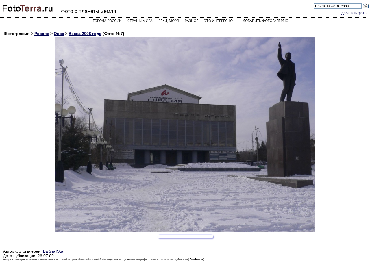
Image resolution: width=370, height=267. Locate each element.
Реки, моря (168, 20)
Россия (41, 33)
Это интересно (218, 20)
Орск (59, 33)
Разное (191, 20)
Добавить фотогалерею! (266, 20)
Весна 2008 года (85, 33)
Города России (107, 20)
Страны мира (140, 20)
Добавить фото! (354, 13)
